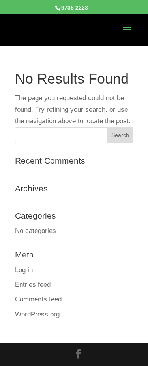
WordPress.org (37, 314)
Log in (24, 270)
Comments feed (38, 299)
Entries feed (33, 284)
